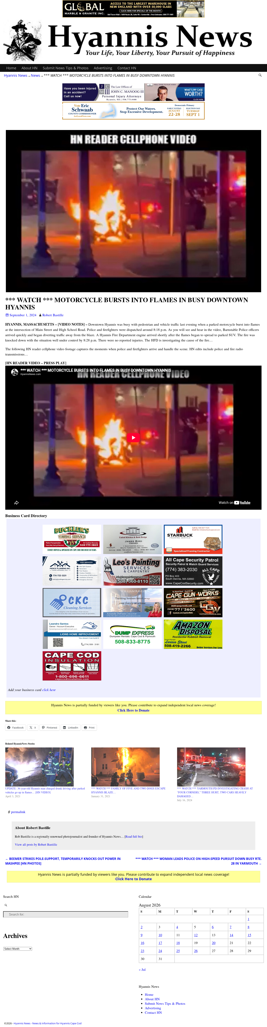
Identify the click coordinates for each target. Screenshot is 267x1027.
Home (11, 68)
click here (49, 689)
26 (196, 950)
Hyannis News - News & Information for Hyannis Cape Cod (48, 1023)
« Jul (142, 969)
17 (160, 942)
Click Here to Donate (133, 710)
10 (160, 935)
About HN (30, 68)
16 (142, 942)
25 (178, 950)
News (35, 75)
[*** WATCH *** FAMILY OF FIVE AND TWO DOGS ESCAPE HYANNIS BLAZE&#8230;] (132, 767)
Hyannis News (15, 75)
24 (160, 950)
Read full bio (133, 836)
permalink (18, 811)
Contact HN (126, 68)
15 (249, 935)
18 (178, 942)
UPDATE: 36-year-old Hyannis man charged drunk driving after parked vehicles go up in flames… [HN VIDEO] (45, 790)
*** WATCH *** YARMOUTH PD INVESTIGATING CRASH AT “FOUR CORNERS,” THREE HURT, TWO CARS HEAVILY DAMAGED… (215, 792)
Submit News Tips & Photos (66, 68)
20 (213, 942)
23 (142, 950)
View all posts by (36, 844)
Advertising (103, 68)
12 (196, 935)
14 (231, 935)
